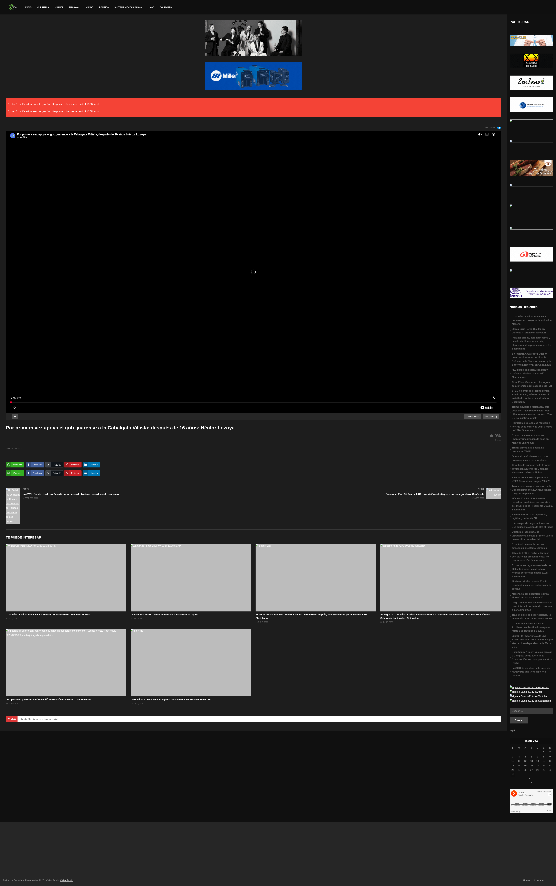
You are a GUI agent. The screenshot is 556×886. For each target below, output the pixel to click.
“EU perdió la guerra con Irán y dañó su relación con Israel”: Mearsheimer (48, 699)
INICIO (28, 7)
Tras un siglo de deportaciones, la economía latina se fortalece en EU (532, 616)
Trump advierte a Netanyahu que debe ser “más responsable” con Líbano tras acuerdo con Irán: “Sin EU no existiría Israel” (532, 412)
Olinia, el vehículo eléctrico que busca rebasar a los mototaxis (530, 458)
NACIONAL (74, 7)
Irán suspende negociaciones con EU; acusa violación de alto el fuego (532, 525)
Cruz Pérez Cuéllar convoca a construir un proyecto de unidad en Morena (48, 614)
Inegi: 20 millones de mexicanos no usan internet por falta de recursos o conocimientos (532, 606)
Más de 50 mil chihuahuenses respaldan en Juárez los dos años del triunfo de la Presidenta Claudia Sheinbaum (532, 504)
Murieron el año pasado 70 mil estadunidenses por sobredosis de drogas (531, 585)
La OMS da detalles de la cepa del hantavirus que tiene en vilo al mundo (531, 672)
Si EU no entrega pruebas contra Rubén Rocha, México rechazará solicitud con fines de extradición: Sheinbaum (531, 396)
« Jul (530, 778)
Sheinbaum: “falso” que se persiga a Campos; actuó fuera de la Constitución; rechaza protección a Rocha (532, 658)
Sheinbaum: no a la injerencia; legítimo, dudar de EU (529, 516)
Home (526, 880)
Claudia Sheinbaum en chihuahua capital (39, 719)
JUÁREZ (59, 7)
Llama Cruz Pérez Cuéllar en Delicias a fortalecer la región (164, 614)
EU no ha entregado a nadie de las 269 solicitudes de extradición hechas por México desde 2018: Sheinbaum (531, 571)
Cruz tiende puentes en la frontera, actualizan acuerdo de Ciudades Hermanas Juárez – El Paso (532, 469)
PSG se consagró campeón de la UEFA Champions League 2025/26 (531, 479)
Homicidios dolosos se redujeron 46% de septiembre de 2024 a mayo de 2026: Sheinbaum (532, 427)
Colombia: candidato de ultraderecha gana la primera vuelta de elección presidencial (532, 536)
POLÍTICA (104, 7)
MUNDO (89, 7)
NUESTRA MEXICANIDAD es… (129, 7)
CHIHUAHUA (43, 7)
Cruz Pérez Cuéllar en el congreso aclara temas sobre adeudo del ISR (171, 699)
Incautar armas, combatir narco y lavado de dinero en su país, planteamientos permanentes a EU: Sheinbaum (532, 343)
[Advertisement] (69, 847)
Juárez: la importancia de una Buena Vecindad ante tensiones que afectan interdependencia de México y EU (532, 642)
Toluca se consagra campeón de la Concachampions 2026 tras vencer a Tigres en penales (531, 490)
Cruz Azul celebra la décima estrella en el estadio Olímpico (529, 546)
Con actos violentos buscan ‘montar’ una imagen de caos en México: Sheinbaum (530, 439)
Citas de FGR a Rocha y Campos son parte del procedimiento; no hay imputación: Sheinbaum (530, 557)
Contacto (539, 880)
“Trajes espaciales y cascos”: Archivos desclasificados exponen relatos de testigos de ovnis (531, 627)
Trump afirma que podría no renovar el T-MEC (528, 449)
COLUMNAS (166, 7)
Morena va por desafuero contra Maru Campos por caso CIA (530, 595)
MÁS (152, 7)
